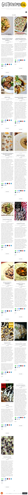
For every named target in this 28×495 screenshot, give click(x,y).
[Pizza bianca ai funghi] (7, 445)
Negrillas (7, 405)
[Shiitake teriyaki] (7, 84)
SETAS (11, 218)
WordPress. (10, 493)
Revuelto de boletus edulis (7, 219)
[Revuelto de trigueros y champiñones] (7, 271)
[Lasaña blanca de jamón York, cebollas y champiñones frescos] (21, 25)
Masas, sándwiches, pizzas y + (5, 455)
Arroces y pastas (17, 281)
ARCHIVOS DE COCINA (4, 217)
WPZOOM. (21, 493)
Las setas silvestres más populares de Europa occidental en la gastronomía (7, 154)
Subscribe (24, 493)
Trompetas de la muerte (21, 223)
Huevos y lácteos (10, 217)
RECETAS (3, 218)
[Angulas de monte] (7, 331)
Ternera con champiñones (20, 385)
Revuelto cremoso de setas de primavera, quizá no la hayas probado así (7, 39)
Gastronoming (10, 98)
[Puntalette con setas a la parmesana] (21, 271)
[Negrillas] (7, 392)
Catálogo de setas (24, 221)
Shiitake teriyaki (7, 97)
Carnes (19, 383)
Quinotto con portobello (21, 155)
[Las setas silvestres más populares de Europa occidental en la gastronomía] (7, 141)
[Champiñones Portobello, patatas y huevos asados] (21, 84)
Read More (7, 72)
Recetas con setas (7, 218)
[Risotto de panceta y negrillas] (21, 331)
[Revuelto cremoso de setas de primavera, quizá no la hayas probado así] (7, 25)
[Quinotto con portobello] (21, 141)
